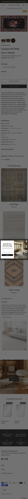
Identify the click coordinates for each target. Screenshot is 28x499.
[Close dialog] (26, 241)
